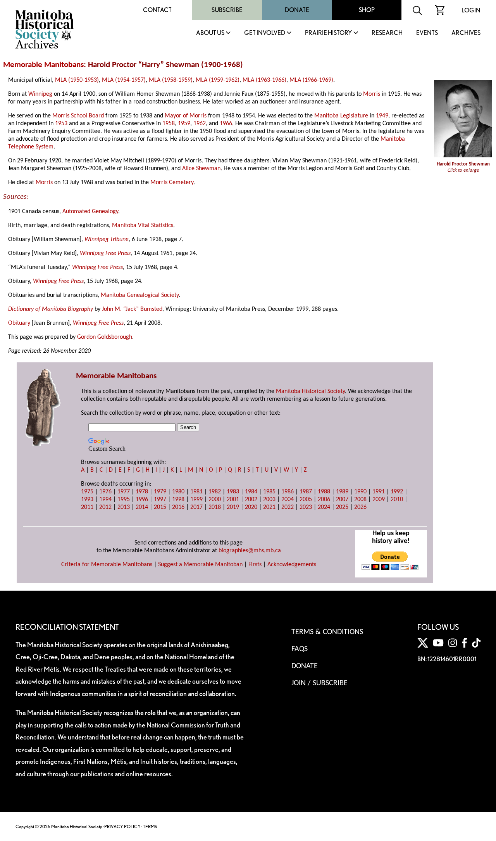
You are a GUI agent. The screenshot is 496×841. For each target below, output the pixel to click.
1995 (123, 499)
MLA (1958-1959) (171, 80)
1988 (324, 492)
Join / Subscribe (319, 683)
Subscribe (227, 10)
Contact (157, 10)
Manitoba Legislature (341, 116)
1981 (196, 492)
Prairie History (328, 33)
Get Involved (264, 33)
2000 (214, 499)
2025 (342, 507)
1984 (251, 492)
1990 (360, 492)
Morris (371, 94)
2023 (306, 507)
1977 (123, 492)
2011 (87, 507)
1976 (105, 492)
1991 (378, 492)
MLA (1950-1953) (77, 80)
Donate (297, 10)
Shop (367, 10)
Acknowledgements (291, 565)
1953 (61, 124)
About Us (210, 33)
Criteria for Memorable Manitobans (106, 565)
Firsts (255, 565)
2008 (360, 499)
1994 (105, 499)
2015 (160, 507)
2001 (233, 499)
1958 (168, 124)
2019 (233, 507)
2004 (287, 499)
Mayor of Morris (186, 116)
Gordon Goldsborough (104, 337)
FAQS (299, 649)
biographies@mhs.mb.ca (250, 551)
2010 (397, 499)
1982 (214, 492)
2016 (178, 507)
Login (471, 10)
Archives (465, 33)
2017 (196, 507)
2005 (306, 499)
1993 (87, 499)
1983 (233, 492)
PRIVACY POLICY (122, 826)
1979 (160, 492)
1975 (87, 492)
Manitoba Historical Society (310, 391)
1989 (342, 492)
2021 (269, 507)
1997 (160, 499)
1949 (382, 116)
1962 (199, 124)
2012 (105, 507)
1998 (178, 499)
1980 (178, 492)
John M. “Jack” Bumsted (132, 309)
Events (427, 33)
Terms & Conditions (327, 632)
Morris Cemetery (171, 182)
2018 (214, 507)
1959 (184, 124)
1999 (196, 499)
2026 (360, 507)
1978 (142, 492)
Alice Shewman (201, 168)
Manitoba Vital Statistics (142, 225)
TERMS (150, 826)
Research (387, 33)
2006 (324, 499)
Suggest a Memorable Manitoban (200, 565)
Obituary (19, 323)
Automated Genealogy (90, 212)
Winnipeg (40, 94)
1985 (269, 492)
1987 (306, 492)
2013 (123, 507)
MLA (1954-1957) (124, 80)
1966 (226, 124)
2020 (251, 507)
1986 (287, 492)
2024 (324, 507)
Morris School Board (78, 116)
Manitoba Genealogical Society (140, 295)
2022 (287, 507)
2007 (342, 499)
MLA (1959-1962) (217, 80)
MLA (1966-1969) (311, 80)
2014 (142, 507)
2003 (269, 499)
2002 (251, 499)
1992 (397, 492)
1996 (142, 499)
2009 (378, 499)
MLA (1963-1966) (264, 80)
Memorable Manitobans (43, 65)
